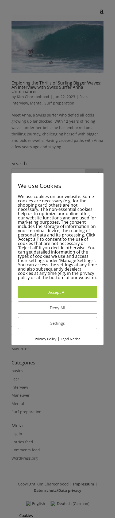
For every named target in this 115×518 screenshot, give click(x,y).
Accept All (57, 292)
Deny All (57, 307)
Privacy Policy (45, 338)
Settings (57, 323)
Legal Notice (70, 338)
